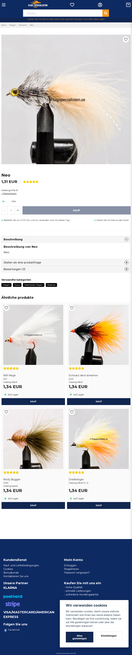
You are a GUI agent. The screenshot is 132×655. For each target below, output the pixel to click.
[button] (126, 39)
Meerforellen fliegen (33, 285)
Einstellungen (109, 635)
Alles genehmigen (80, 637)
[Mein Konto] (100, 4)
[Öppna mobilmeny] (3, 4)
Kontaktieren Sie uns (15, 576)
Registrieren (71, 569)
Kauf (33, 401)
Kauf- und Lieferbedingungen (21, 565)
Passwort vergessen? (77, 572)
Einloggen (70, 565)
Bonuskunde (11, 572)
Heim (3, 25)
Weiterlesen (9, 193)
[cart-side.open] (128, 4)
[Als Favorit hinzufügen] (72, 4)
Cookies (8, 569)
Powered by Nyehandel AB (66, 653)
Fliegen (12, 25)
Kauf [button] (99, 505)
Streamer (23, 25)
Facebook (14, 629)
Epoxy (17, 285)
